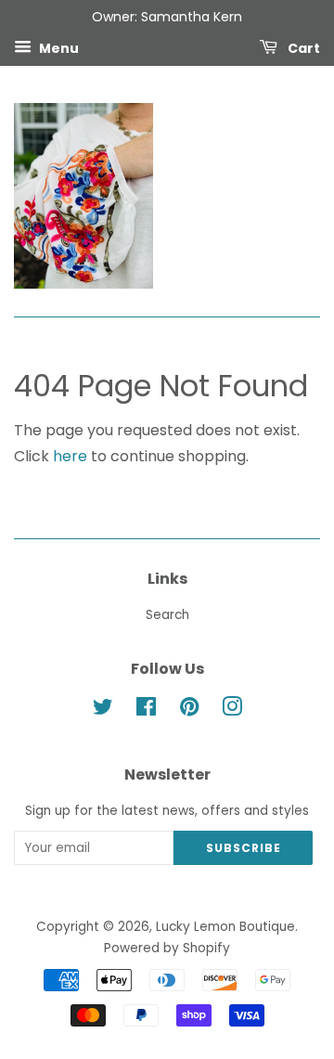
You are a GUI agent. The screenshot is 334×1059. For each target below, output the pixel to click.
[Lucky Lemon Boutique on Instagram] (232, 710)
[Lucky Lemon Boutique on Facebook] (146, 710)
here (70, 456)
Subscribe (243, 848)
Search (167, 615)
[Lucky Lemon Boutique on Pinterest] (189, 710)
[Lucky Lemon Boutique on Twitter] (103, 710)
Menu (57, 47)
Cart (302, 47)
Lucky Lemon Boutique (225, 927)
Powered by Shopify (167, 948)
